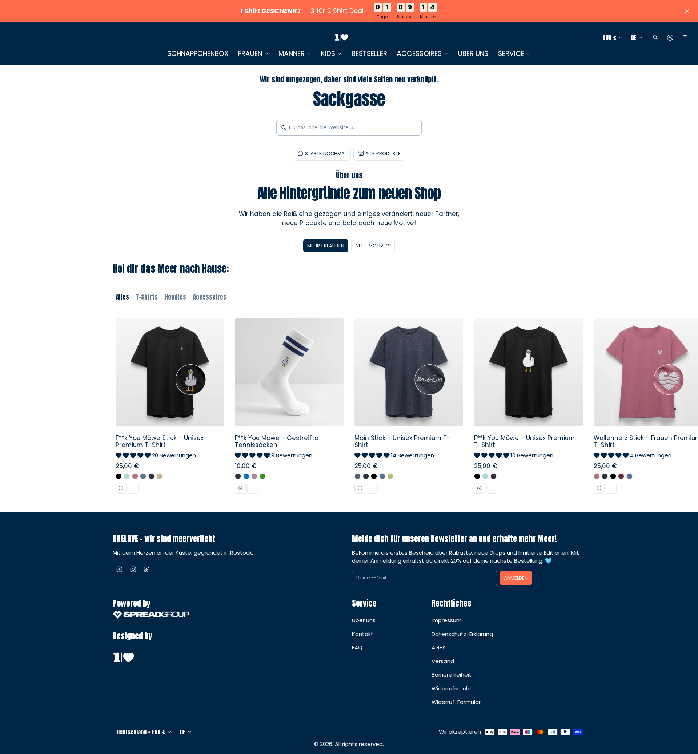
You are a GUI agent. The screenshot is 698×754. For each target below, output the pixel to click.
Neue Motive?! (373, 245)
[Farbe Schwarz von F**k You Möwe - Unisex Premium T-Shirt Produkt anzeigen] (477, 476)
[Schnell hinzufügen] (133, 488)
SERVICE (511, 54)
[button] (654, 38)
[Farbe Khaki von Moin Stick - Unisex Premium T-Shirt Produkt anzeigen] (390, 476)
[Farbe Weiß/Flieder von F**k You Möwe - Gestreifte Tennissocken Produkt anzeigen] (254, 476)
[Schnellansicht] (121, 488)
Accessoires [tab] (209, 297)
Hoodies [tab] (175, 297)
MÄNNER (291, 54)
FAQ (357, 647)
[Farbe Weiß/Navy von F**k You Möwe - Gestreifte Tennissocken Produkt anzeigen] (238, 476)
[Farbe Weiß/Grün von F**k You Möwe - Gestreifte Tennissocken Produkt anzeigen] (262, 476)
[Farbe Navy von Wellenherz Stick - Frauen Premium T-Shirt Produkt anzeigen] (604, 476)
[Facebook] (120, 569)
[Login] (670, 38)
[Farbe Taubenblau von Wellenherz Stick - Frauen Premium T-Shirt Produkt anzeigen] (629, 476)
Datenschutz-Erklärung (462, 634)
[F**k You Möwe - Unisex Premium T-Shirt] (528, 408)
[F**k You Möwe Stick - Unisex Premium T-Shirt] (170, 408)
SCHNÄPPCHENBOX (198, 53)
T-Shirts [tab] (147, 297)
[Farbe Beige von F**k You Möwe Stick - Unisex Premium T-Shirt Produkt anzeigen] (159, 476)
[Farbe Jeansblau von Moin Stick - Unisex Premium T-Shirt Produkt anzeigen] (357, 476)
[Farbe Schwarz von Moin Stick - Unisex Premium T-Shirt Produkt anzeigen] (374, 476)
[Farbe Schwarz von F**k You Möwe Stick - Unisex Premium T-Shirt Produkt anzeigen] (118, 476)
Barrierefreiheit (452, 674)
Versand (443, 661)
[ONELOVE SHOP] (341, 37)
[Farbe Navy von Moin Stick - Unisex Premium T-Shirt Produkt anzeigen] (366, 476)
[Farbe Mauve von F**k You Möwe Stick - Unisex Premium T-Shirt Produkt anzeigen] (135, 476)
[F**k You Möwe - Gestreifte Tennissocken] (289, 408)
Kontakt (362, 634)
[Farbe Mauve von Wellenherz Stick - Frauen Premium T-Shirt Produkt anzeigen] (596, 476)
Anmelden (516, 578)
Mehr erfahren (325, 245)
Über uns (364, 620)
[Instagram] (133, 569)
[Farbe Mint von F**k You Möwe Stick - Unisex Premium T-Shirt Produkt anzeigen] (126, 476)
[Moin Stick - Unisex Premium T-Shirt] (409, 408)
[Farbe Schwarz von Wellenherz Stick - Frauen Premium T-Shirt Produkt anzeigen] (613, 476)
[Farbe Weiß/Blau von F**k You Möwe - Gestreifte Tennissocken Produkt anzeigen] (246, 476)
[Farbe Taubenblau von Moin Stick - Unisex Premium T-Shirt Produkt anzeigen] (382, 476)
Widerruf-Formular (456, 702)
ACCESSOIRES (419, 54)
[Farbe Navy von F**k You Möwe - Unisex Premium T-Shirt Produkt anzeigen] (493, 476)
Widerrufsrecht (452, 688)
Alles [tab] (122, 297)
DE (634, 37)
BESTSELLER (369, 53)
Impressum (447, 620)
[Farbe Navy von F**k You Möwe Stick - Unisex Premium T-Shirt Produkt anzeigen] (151, 476)
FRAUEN (250, 54)
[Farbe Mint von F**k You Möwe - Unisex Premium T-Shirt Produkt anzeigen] (485, 476)
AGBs (439, 647)
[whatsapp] (147, 569)
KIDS (328, 54)
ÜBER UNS (473, 53)
